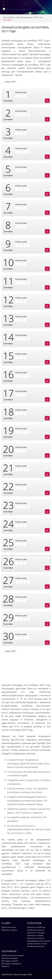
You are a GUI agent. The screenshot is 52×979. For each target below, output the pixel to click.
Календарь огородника (11, 963)
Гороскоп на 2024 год (36, 927)
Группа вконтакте (8, 927)
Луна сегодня (9, 17)
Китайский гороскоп (35, 930)
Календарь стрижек (9, 961)
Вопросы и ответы (9, 930)
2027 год (38, 17)
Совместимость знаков (37, 943)
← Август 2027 (9, 81)
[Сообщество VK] (49, 974)
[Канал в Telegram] (45, 974)
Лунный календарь (24, 17)
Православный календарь (12, 955)
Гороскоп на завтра (35, 935)
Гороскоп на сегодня (35, 932)
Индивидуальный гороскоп (38, 941)
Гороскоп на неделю (35, 938)
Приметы (5, 966)
